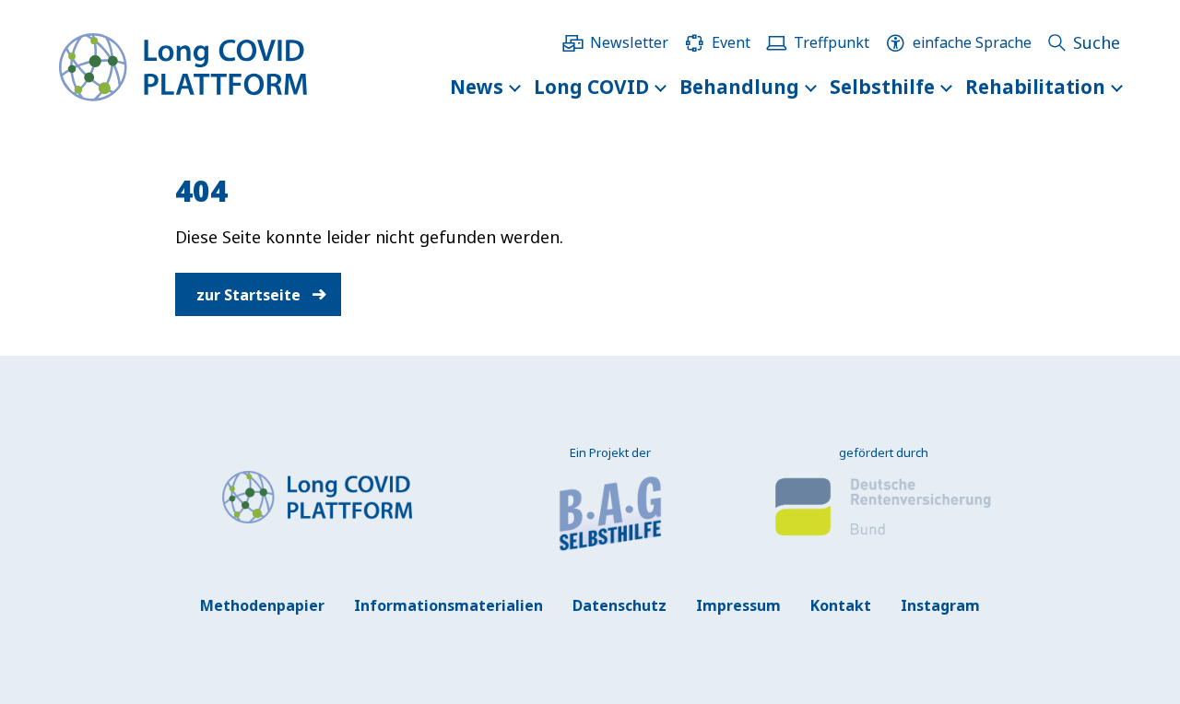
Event (731, 42)
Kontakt (840, 605)
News (476, 87)
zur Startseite (248, 294)
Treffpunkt (831, 42)
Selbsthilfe (882, 87)
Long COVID (591, 87)
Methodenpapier (262, 605)
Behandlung (739, 87)
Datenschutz (619, 605)
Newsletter (629, 42)
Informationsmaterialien (448, 605)
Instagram (940, 605)
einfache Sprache (972, 42)
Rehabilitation (1035, 87)
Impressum (738, 605)
